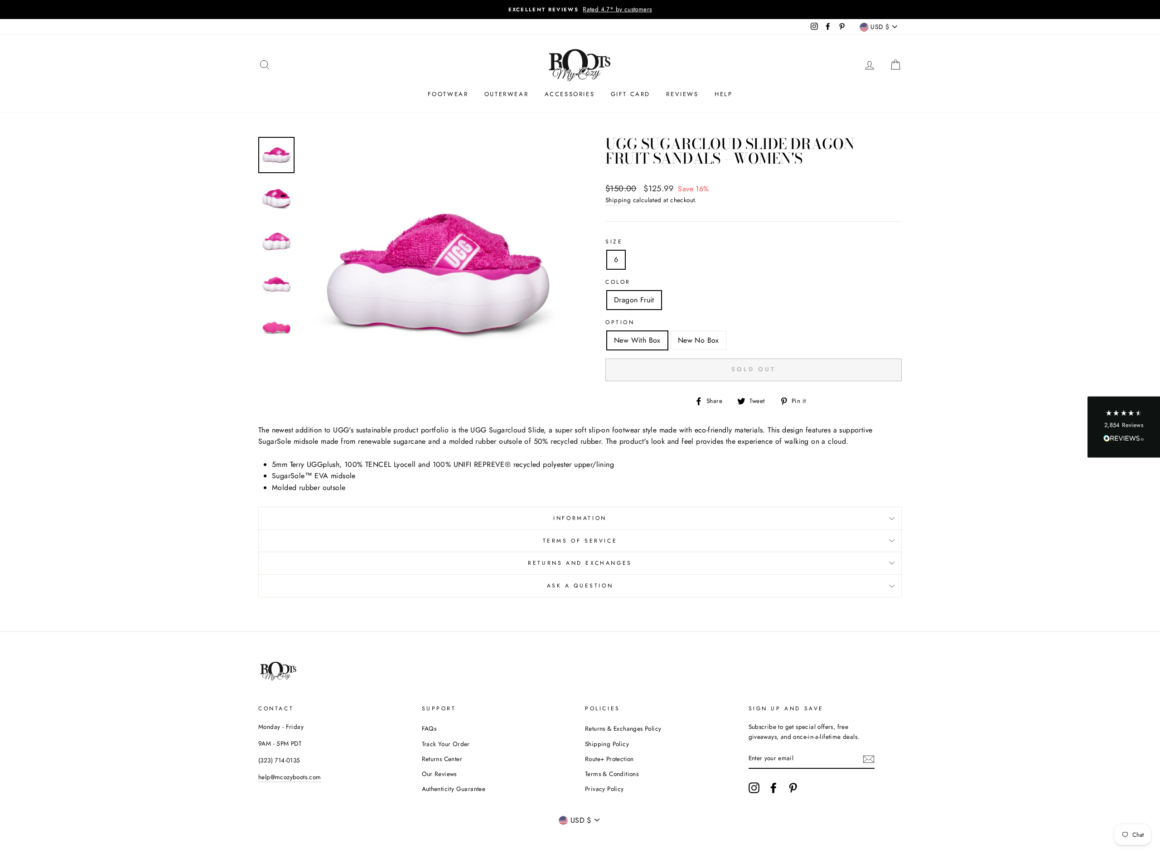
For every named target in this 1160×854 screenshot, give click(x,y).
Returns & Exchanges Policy (623, 728)
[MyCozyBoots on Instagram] (754, 787)
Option (620, 322)
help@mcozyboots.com (289, 776)
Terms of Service (580, 541)
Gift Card (630, 94)
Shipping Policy (607, 743)
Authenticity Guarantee (454, 788)
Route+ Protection (609, 758)
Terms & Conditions (611, 773)
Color (618, 282)
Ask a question (580, 586)
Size (614, 242)
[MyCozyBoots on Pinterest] (793, 787)
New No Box (698, 340)
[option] (580, 10)
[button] (1124, 427)
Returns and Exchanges (580, 563)
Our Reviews (439, 773)
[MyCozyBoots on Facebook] (773, 787)
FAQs (429, 728)
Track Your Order (446, 743)
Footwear (448, 94)
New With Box (637, 340)
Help (723, 94)
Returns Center (442, 758)
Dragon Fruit (634, 300)
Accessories (570, 94)
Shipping (618, 199)
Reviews (682, 94)
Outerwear (506, 94)
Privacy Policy (604, 788)
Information (580, 518)
